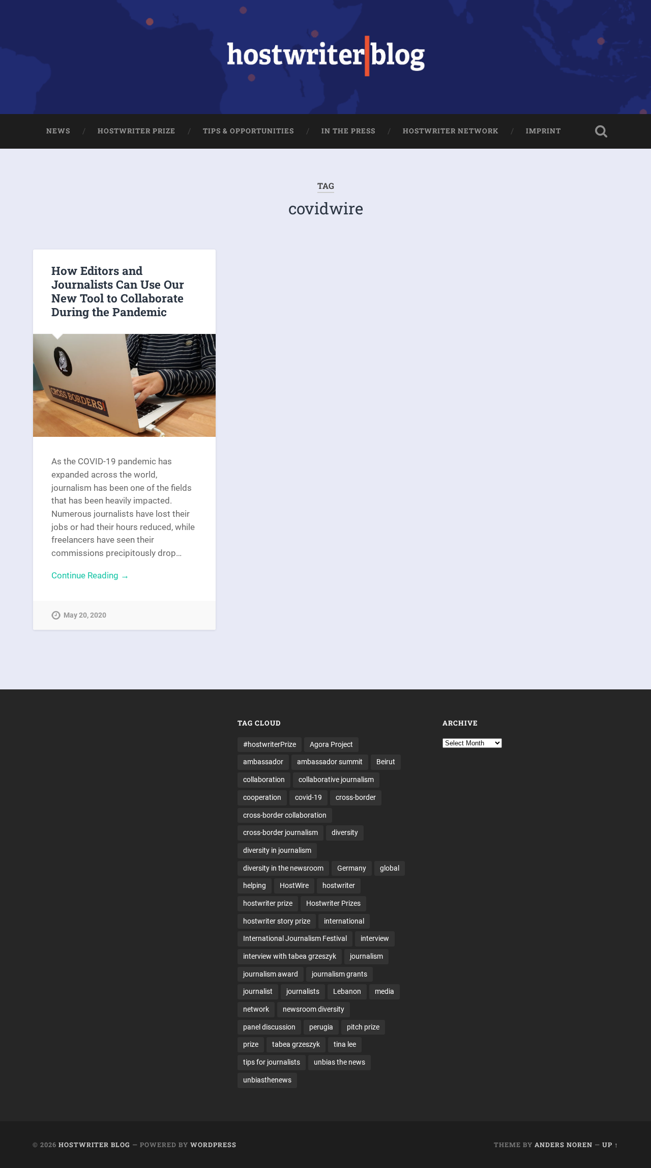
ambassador (263, 762)
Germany (351, 868)
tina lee (345, 1044)
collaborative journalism (336, 779)
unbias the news (339, 1062)
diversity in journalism (277, 850)
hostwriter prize (267, 903)
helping (254, 885)
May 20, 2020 (85, 615)
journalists (302, 991)
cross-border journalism (280, 832)
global (389, 868)
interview (375, 938)
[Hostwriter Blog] (326, 57)
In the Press (348, 130)
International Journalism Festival (295, 938)
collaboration (264, 779)
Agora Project (331, 744)
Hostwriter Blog (94, 1145)
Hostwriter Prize (136, 130)
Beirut (385, 762)
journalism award (270, 974)
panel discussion (269, 1027)
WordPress (213, 1145)
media (384, 991)
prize (250, 1044)
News (58, 130)
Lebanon (347, 991)
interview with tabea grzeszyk (289, 956)
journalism (366, 956)
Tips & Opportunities (248, 130)
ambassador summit (330, 762)
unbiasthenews (267, 1080)
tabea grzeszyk (296, 1044)
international (344, 921)
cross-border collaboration (285, 815)
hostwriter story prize (276, 921)
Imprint (543, 130)
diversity (345, 832)
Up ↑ (610, 1145)
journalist (258, 991)
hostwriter (338, 885)
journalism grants (339, 974)
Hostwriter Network (450, 130)
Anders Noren (564, 1145)
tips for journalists (271, 1062)
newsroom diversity (313, 1009)
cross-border (356, 797)
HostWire (294, 885)
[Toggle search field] (601, 131)
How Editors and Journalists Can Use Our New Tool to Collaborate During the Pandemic (117, 291)
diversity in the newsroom (283, 868)
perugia (321, 1027)
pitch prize (363, 1027)
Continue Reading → (90, 575)
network (256, 1009)
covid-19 (308, 797)
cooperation (262, 797)
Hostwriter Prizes (333, 903)
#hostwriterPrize (269, 744)
